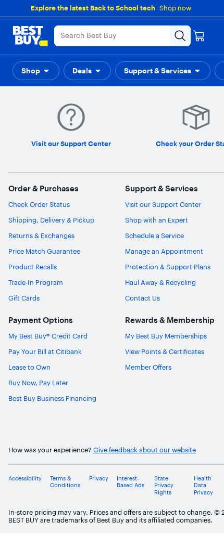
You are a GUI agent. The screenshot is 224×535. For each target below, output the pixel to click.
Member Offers (148, 367)
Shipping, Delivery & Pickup (51, 220)
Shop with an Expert (156, 220)
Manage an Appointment (164, 251)
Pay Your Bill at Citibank (45, 351)
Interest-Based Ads (130, 482)
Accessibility (25, 478)
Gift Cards (24, 298)
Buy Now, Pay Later (38, 383)
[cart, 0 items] (199, 36)
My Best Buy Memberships (166, 336)
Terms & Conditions (65, 482)
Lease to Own (29, 367)
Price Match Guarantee (44, 251)
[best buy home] (30, 35)
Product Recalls (32, 267)
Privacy (98, 478)
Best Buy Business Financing (52, 398)
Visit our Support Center (163, 204)
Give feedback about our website (144, 450)
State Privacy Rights (163, 485)
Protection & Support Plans (167, 267)
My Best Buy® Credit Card (48, 336)
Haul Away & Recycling (160, 282)
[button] (36, 70)
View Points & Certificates (164, 351)
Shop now (175, 8)
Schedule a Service (154, 235)
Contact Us (142, 298)
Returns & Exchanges (41, 235)
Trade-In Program (35, 282)
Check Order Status (39, 204)
